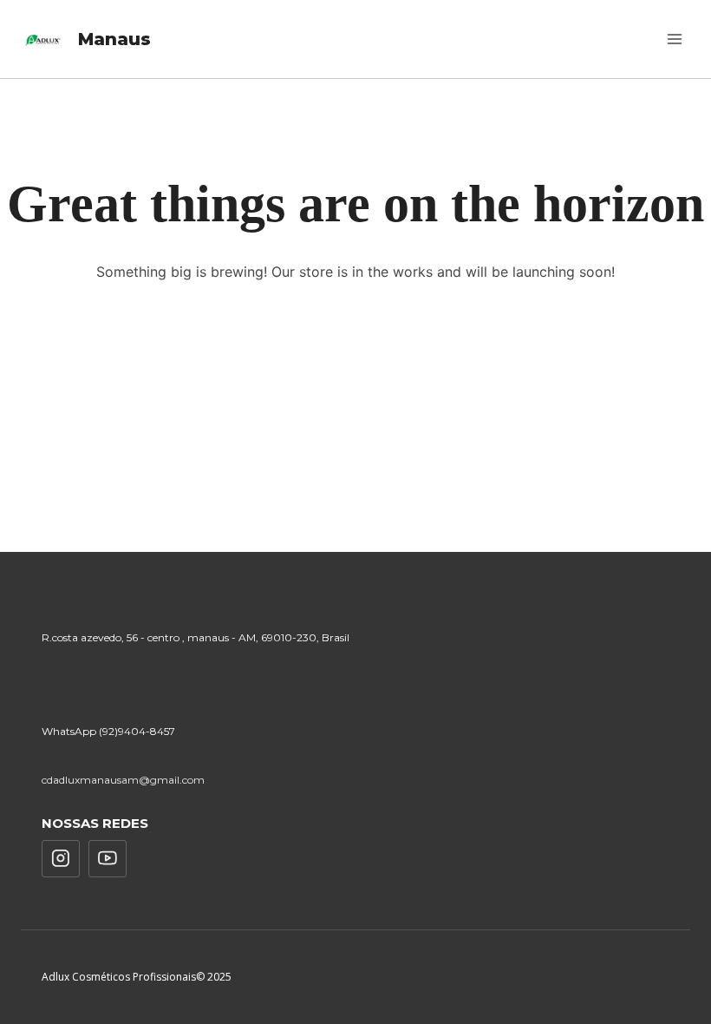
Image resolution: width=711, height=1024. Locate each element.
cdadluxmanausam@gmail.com (123, 779)
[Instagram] (61, 859)
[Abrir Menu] (674, 38)
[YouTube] (107, 859)
